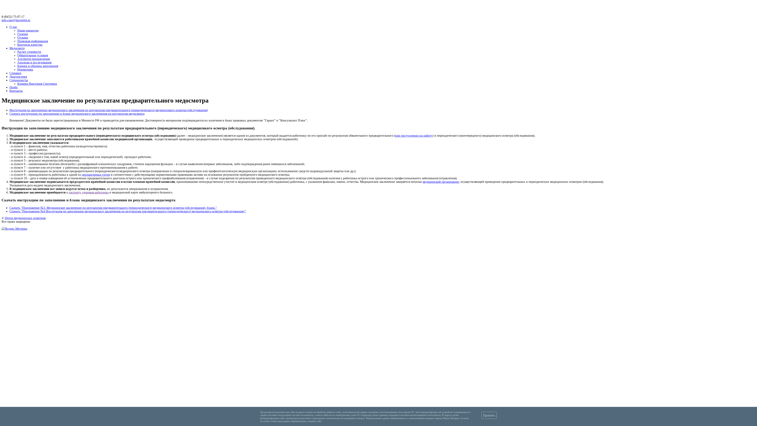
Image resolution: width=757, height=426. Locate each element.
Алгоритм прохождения (33, 59)
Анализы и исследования (34, 62)
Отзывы (22, 37)
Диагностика (18, 76)
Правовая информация (32, 41)
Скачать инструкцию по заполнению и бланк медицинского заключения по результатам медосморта (77, 113)
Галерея (22, 34)
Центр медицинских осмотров (25, 218)
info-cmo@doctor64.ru (16, 20)
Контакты (16, 90)
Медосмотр (17, 48)
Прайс (13, 87)
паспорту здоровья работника (89, 192)
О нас (13, 27)
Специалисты (18, 80)
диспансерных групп (96, 174)
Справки (15, 73)
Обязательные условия (32, 55)
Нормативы (25, 69)
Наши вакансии (28, 30)
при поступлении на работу (414, 135)
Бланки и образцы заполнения (37, 66)
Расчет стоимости (29, 51)
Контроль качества (29, 44)
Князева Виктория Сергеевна (37, 83)
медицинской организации (441, 181)
